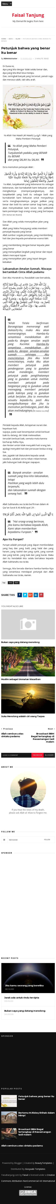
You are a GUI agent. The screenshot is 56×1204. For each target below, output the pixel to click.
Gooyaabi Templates (35, 1169)
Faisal (25, 1175)
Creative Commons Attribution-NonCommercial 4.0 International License (28, 1181)
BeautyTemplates (43, 1163)
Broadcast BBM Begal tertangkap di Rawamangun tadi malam (34, 1132)
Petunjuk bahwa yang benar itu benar (36, 1097)
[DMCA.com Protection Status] (28, 1195)
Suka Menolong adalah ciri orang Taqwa (23, 716)
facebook (37, 755)
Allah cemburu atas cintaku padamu (22, 1145)
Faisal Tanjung (28, 15)
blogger (49, 755)
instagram (29, 840)
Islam (18, 39)
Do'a (11, 39)
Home (3, 39)
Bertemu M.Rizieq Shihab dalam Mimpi (36, 1114)
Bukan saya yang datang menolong (20, 642)
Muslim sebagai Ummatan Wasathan (21, 679)
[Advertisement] (23, 902)
